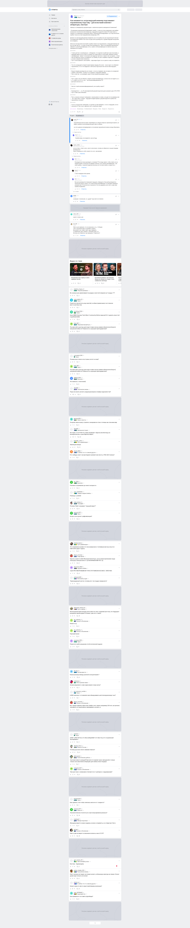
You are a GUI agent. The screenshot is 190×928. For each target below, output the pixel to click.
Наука (79, 17)
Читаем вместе (81, 672)
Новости (79, 810)
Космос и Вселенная (82, 621)
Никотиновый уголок (83, 861)
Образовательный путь (83, 324)
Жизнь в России (81, 747)
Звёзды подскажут (82, 820)
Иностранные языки (82, 682)
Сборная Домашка (82, 290)
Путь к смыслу (81, 609)
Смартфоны (80, 556)
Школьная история (82, 430)
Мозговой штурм (82, 578)
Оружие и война (81, 568)
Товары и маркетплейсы (84, 493)
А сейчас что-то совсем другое (86, 452)
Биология (79, 379)
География (80, 503)
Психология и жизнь (82, 389)
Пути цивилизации (82, 442)
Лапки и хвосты (81, 420)
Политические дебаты (83, 757)
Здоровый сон (81, 894)
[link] (81, 274)
